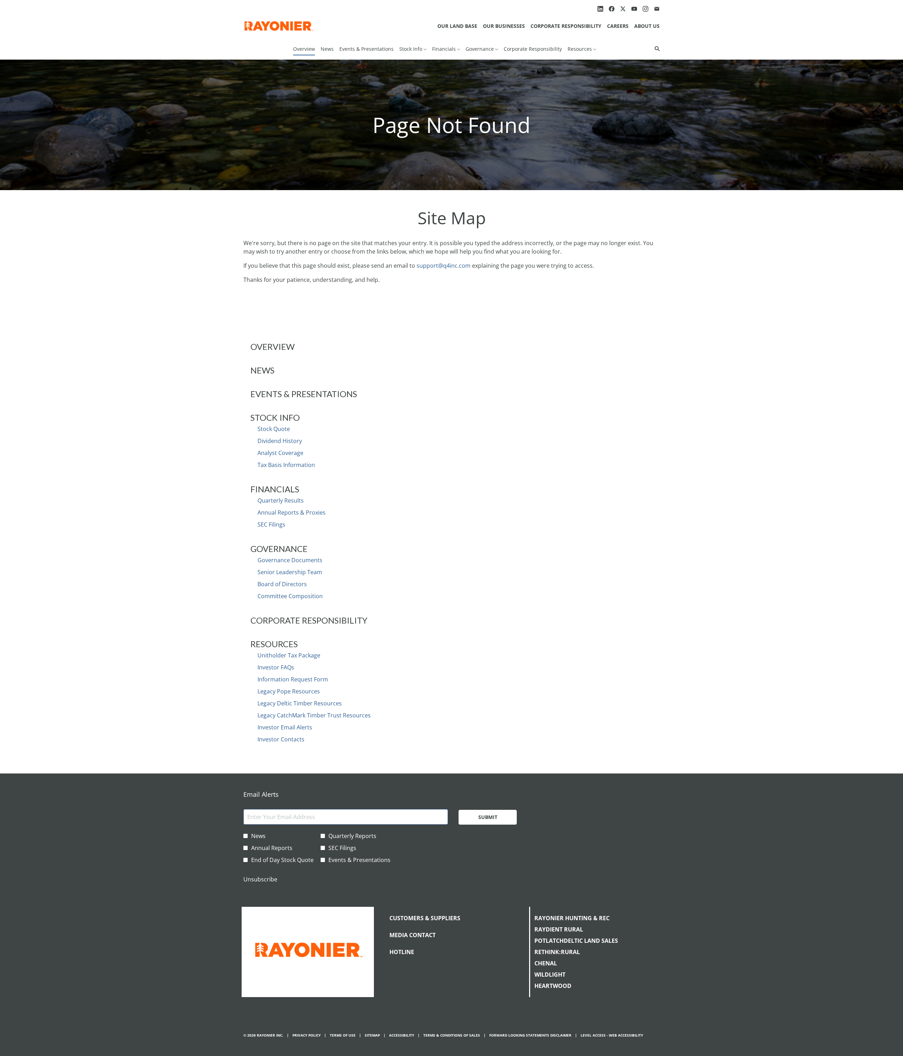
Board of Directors (282, 584)
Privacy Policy (306, 1035)
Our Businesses (504, 26)
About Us (647, 26)
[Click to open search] (655, 48)
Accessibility (401, 1035)
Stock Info (275, 417)
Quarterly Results (280, 500)
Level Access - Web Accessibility (612, 1035)
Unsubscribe (260, 879)
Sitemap (372, 1035)
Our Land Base (457, 26)
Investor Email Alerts (284, 727)
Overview (272, 346)
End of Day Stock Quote (282, 860)
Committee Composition (290, 596)
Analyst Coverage (280, 453)
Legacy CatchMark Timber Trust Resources (314, 715)
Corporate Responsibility (566, 26)
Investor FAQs (275, 667)
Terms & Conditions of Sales (451, 1035)
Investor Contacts (280, 739)
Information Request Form (292, 679)
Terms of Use (343, 1035)
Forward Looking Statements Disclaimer (530, 1035)
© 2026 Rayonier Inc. (263, 1035)
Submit (487, 817)
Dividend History (279, 441)
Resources (274, 644)
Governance (279, 549)
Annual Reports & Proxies (291, 512)
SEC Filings (271, 524)
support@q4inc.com (444, 265)
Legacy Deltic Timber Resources (299, 703)
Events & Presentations (303, 394)
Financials (274, 489)
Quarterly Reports (352, 836)
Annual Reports (271, 848)
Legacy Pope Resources (288, 691)
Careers (618, 26)
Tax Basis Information (286, 465)
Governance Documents (289, 560)
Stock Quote (273, 429)
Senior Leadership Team (289, 572)
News (262, 370)
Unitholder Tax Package (288, 655)
